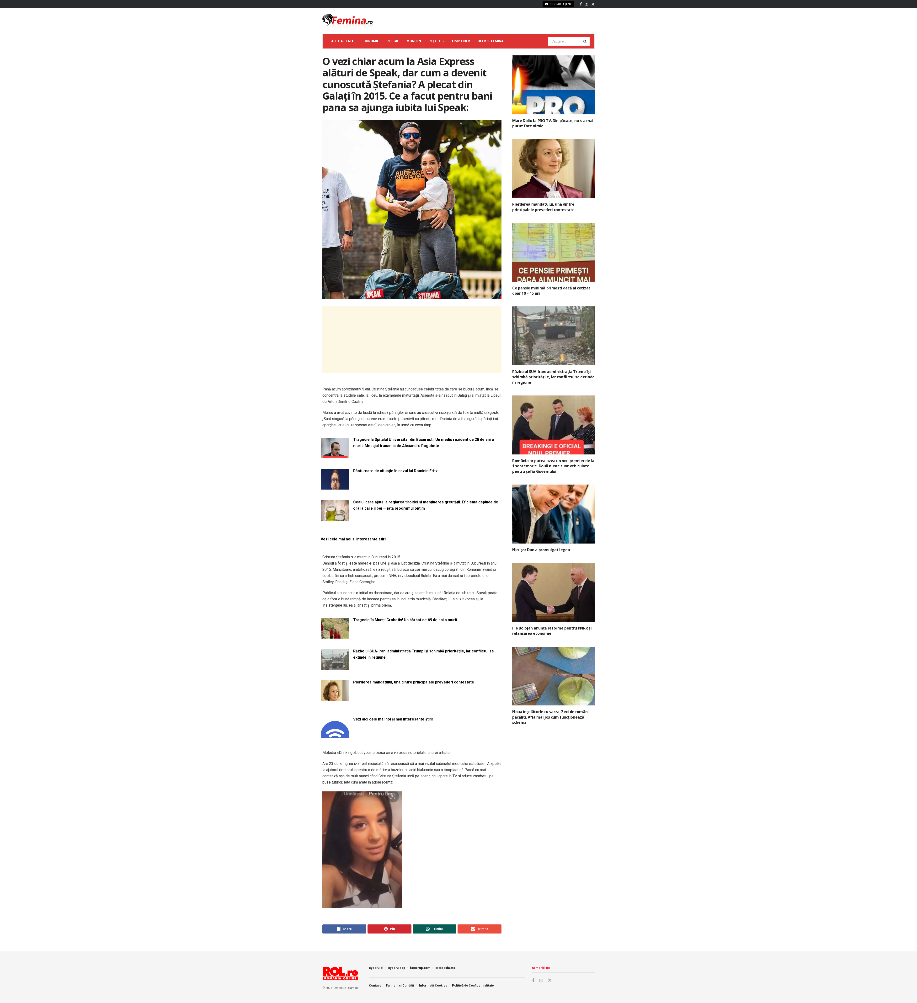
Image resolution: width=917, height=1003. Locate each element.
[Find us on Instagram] (586, 4)
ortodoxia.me (445, 968)
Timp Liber (460, 41)
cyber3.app (396, 968)
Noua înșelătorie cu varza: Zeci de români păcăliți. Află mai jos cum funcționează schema (550, 717)
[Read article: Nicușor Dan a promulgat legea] (553, 514)
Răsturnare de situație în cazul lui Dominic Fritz (395, 471)
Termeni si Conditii (400, 985)
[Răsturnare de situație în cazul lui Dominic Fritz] (335, 486)
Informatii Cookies (433, 985)
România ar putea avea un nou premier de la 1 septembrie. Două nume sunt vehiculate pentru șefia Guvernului (553, 466)
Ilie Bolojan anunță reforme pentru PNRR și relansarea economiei (552, 630)
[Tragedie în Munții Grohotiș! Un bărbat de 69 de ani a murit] (335, 635)
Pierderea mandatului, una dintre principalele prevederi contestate (413, 682)
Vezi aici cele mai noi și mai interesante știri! (393, 719)
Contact (353, 988)
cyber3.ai (376, 968)
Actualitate (342, 41)
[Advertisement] (411, 339)
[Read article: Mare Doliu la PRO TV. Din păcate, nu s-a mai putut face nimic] (553, 84)
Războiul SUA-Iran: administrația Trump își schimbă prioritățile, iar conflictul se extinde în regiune (423, 654)
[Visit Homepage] (347, 21)
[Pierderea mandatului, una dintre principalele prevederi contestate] (335, 698)
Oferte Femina (490, 41)
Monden (413, 41)
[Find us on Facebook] (581, 4)
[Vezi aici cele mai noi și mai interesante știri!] (335, 735)
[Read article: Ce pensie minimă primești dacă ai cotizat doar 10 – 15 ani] (553, 252)
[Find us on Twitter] (593, 4)
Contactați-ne (560, 4)
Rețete (435, 41)
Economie (370, 41)
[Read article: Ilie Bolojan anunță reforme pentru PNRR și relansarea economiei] (553, 592)
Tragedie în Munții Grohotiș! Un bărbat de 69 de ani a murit (405, 620)
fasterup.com (420, 968)
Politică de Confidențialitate (473, 985)
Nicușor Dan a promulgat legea (541, 549)
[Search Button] (585, 41)
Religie (393, 41)
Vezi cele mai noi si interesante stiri (353, 539)
